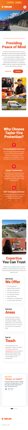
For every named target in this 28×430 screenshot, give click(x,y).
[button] (24, 7)
